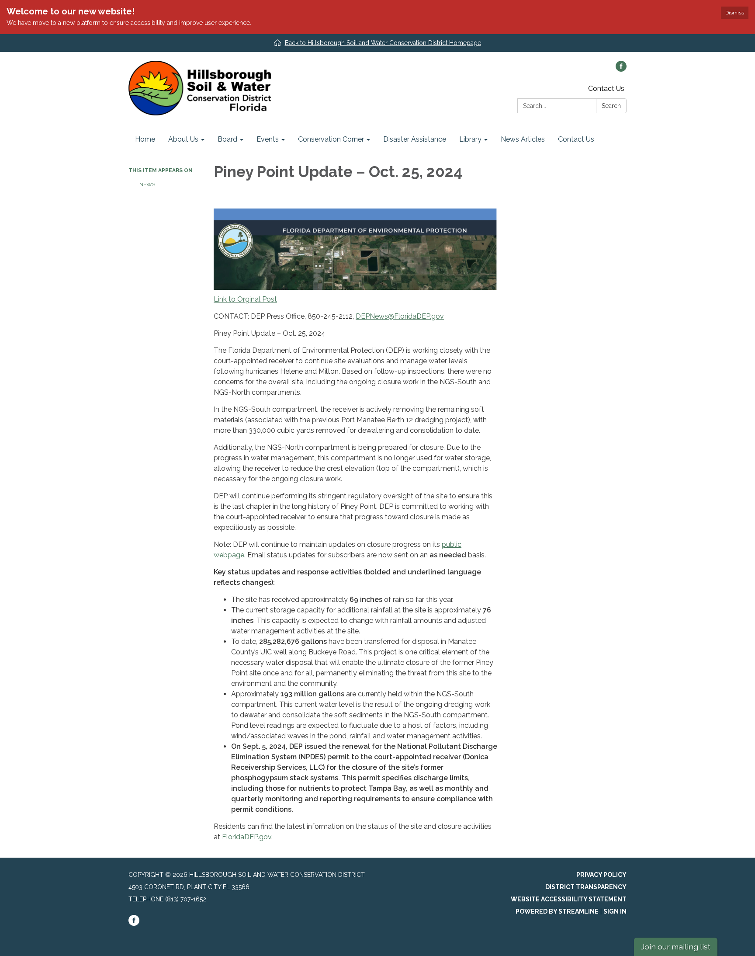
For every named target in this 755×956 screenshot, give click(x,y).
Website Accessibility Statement (569, 899)
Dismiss (734, 13)
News (147, 184)
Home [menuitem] (145, 139)
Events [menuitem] (267, 139)
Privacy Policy (601, 874)
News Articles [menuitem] (523, 139)
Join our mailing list (675, 946)
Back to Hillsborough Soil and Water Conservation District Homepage (383, 42)
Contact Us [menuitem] (576, 139)
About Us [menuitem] (183, 139)
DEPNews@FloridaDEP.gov (400, 316)
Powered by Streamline (557, 911)
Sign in (615, 911)
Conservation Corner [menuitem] (331, 139)
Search (611, 105)
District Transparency (586, 886)
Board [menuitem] (227, 139)
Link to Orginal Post (245, 299)
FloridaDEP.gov (246, 837)
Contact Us (606, 88)
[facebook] (621, 69)
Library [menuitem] (470, 139)
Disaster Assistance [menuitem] (414, 139)
